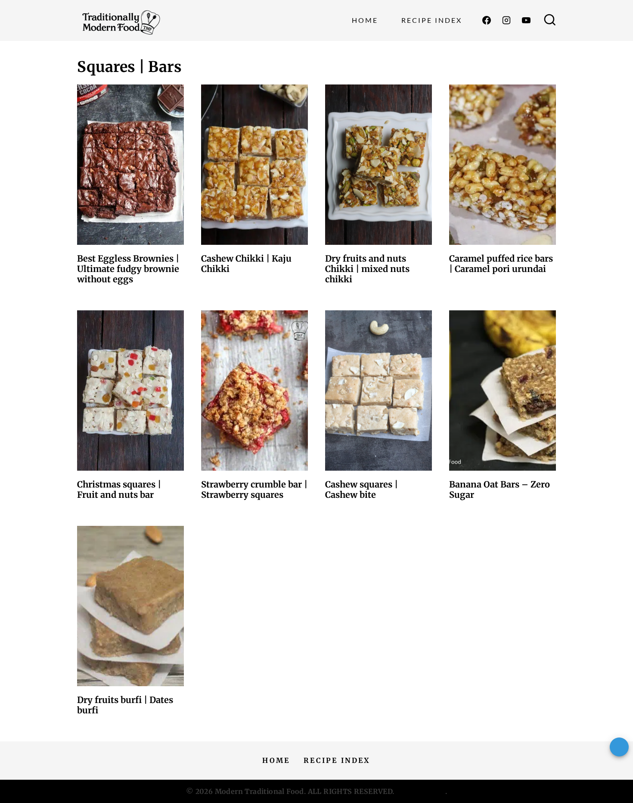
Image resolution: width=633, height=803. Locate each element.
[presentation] (130, 164)
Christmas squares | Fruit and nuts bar (119, 489)
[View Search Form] (550, 21)
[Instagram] (506, 20)
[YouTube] (526, 20)
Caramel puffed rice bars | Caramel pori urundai (501, 263)
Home (365, 20)
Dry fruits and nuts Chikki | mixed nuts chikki (367, 268)
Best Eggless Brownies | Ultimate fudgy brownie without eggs (128, 268)
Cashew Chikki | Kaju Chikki (246, 263)
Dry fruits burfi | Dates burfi (125, 705)
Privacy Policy (420, 791)
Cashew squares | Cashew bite (361, 489)
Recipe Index (431, 20)
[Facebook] (486, 20)
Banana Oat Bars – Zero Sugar (499, 489)
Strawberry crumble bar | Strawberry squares (254, 489)
